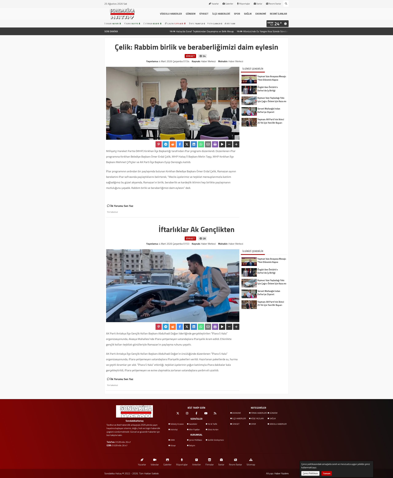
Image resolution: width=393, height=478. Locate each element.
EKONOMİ (260, 14)
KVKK (172, 439)
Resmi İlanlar (275, 3)
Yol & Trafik (212, 423)
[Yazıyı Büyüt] (236, 144)
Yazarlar (215, 3)
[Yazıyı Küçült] (229, 144)
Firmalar (209, 464)
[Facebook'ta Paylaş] (180, 144)
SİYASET (203, 14)
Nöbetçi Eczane (177, 423)
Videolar (155, 464)
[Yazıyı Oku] (222, 144)
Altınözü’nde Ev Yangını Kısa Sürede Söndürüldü (243, 31)
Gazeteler (193, 423)
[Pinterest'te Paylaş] (159, 144)
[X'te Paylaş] (187, 144)
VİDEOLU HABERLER (171, 14)
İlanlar (259, 3)
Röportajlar (244, 3)
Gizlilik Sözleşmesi (216, 439)
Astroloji (174, 429)
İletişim (192, 445)
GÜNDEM (190, 14)
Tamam (326, 473)
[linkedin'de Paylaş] (194, 144)
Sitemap (251, 464)
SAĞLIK (248, 14)
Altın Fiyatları (194, 429)
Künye (173, 445)
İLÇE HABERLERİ (221, 14)
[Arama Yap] (286, 3)
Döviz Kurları (213, 429)
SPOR (237, 14)
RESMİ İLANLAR (278, 14)
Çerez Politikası (195, 439)
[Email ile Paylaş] (208, 144)
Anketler (196, 464)
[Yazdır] (215, 144)
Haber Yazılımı (281, 473)
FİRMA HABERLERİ (259, 412)
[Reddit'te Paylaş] (173, 144)
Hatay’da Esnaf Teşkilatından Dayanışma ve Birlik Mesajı (181, 31)
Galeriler (229, 3)
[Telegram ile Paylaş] (166, 144)
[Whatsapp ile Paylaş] (201, 144)
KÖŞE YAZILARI (257, 418)
